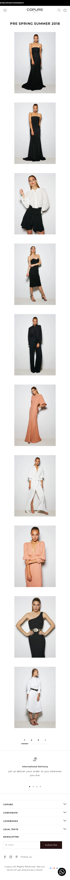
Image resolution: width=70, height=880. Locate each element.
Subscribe (51, 845)
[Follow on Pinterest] (16, 857)
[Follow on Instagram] (10, 857)
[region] (35, 769)
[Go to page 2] (45, 740)
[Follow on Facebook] (5, 857)
